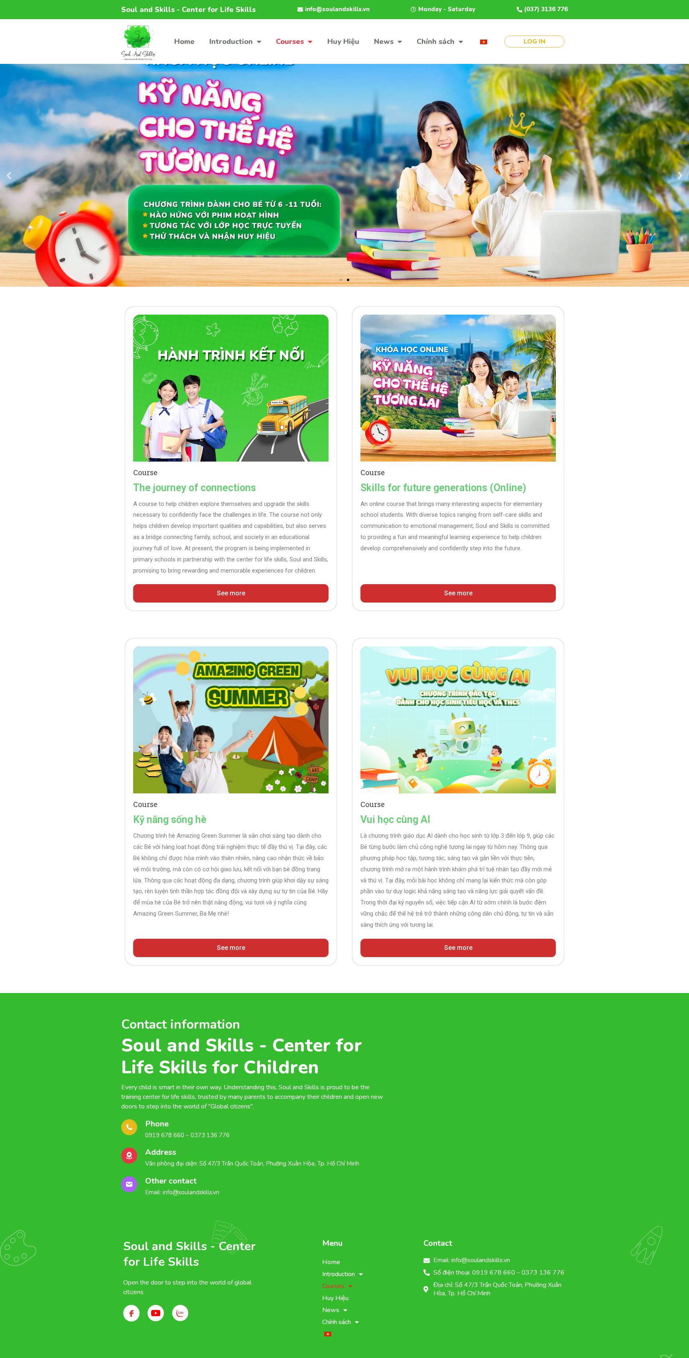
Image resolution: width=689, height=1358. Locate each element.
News (384, 41)
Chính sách (436, 41)
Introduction (231, 41)
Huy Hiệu (343, 41)
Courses (290, 41)
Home (184, 41)
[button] (341, 280)
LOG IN (534, 41)
